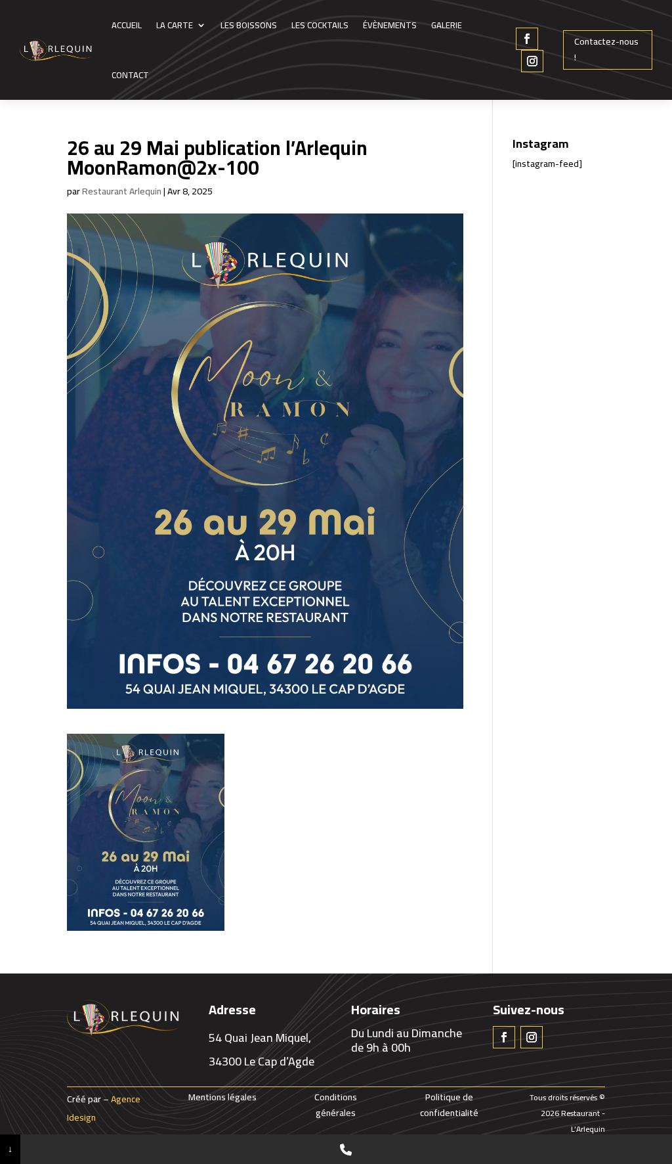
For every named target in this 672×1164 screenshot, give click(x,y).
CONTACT (130, 75)
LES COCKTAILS (319, 25)
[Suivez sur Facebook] (527, 39)
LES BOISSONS (248, 25)
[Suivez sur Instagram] (532, 61)
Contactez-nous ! (606, 49)
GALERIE (446, 25)
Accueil (127, 25)
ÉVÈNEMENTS (390, 25)
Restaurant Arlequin (121, 191)
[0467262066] (346, 1149)
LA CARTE (174, 25)
